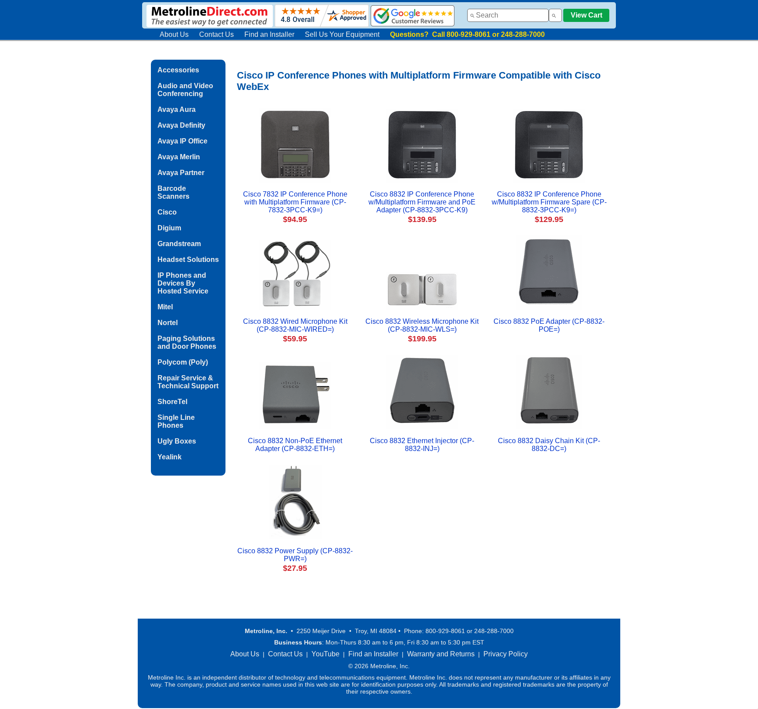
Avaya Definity (181, 125)
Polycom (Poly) (182, 362)
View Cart (586, 15)
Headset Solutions (188, 259)
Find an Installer (269, 34)
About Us (174, 34)
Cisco (167, 212)
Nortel (167, 322)
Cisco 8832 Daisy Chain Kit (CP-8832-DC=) (549, 444)
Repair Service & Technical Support (187, 382)
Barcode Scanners (173, 192)
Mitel (165, 307)
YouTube (325, 654)
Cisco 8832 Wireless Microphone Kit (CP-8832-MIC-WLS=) (422, 325)
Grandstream (179, 243)
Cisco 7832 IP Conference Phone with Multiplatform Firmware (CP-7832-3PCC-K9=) (295, 202)
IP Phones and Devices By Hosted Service (182, 283)
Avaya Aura (176, 109)
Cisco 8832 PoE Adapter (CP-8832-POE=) (548, 325)
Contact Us (216, 34)
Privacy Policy (505, 654)
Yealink (169, 457)
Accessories (178, 70)
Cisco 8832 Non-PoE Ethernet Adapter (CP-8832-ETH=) (295, 444)
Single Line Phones (176, 421)
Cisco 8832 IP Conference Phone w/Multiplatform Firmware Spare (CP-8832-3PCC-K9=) (549, 202)
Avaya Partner (180, 172)
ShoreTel (172, 401)
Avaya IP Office (182, 141)
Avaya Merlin (178, 157)
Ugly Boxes (176, 441)
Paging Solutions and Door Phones (186, 342)
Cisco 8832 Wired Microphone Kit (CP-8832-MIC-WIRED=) (295, 325)
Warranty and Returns (441, 654)
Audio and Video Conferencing (185, 89)
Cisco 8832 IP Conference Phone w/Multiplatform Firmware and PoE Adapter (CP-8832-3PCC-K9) (422, 202)
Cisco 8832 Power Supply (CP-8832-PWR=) (295, 554)
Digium (169, 228)
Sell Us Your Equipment (342, 34)
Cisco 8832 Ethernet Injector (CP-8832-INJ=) (422, 444)
